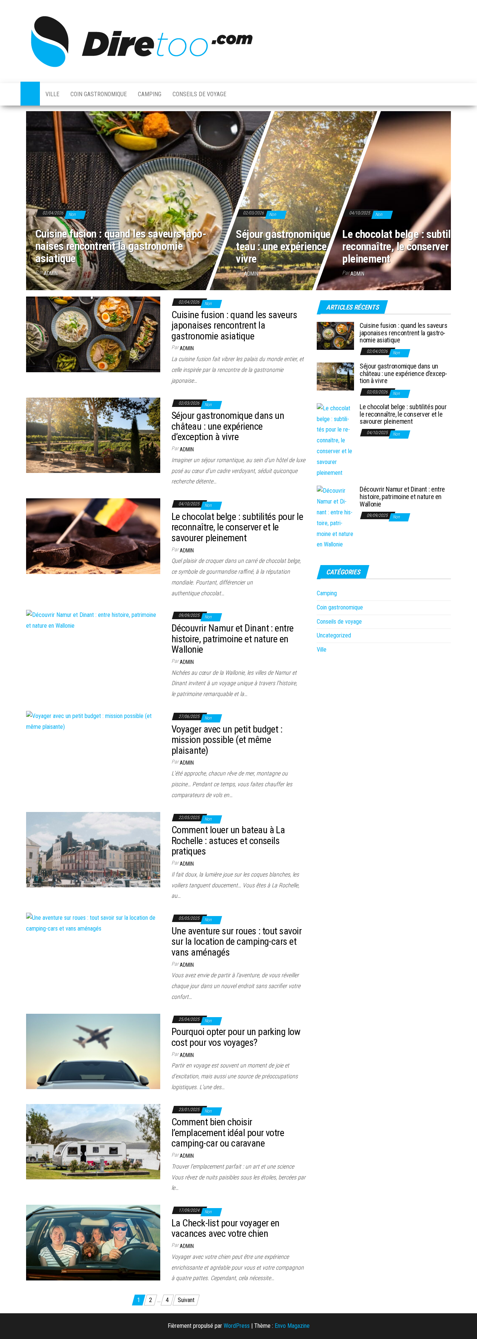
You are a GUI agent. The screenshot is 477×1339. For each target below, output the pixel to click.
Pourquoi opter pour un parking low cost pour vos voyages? (235, 1037)
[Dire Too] (30, 94)
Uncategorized (334, 635)
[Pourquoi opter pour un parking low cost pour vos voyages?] (93, 1050)
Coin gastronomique (98, 94)
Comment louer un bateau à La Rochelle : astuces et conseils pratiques (228, 840)
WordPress (237, 1325)
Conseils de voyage (199, 94)
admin (51, 273)
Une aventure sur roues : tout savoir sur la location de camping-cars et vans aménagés (236, 941)
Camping (149, 94)
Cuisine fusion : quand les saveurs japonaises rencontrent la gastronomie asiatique (120, 246)
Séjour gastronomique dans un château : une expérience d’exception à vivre (312, 246)
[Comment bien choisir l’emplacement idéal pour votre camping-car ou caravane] (93, 1141)
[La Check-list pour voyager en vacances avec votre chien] (93, 1242)
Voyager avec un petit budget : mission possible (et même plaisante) (226, 740)
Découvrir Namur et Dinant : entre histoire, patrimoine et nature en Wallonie (232, 639)
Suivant (186, 1300)
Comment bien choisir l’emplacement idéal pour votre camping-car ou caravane (227, 1132)
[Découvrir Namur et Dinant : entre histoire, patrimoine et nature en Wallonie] (93, 620)
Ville (52, 94)
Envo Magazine (292, 1325)
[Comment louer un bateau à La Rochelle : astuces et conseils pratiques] (93, 849)
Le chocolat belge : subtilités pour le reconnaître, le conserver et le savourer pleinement (237, 527)
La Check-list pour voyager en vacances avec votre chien (225, 1228)
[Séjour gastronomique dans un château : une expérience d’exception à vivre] (93, 434)
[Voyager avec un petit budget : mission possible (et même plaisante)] (93, 721)
